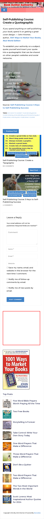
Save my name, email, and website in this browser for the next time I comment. (21, 271)
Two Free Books (21, 411)
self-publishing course (26, 117)
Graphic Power (22, 156)
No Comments (8, 166)
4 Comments (7, 205)
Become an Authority (16, 153)
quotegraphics (30, 115)
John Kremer (18, 115)
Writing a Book (30, 195)
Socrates (37, 513)
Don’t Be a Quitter (22, 465)
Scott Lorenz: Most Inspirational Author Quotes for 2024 (27, 499)
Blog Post (32, 153)
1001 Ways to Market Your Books (19, 113)
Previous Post (11, 131)
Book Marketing (14, 195)
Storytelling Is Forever (24, 422)
